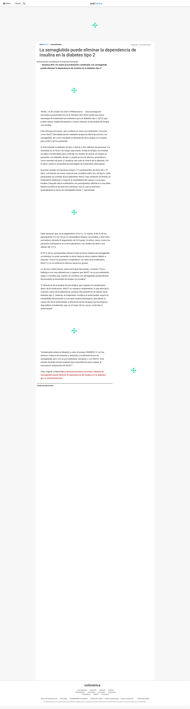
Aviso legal (63, 699)
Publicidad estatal (143, 699)
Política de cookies (96, 699)
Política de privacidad (112, 699)
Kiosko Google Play (127, 699)
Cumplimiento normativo (79, 698)
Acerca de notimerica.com (49, 699)
